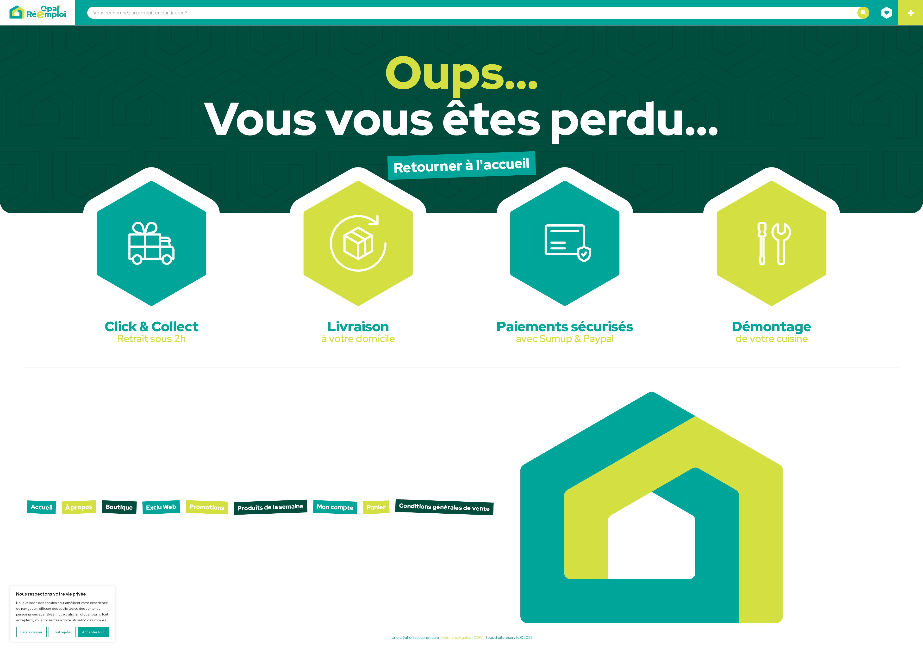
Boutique (119, 507)
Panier (376, 507)
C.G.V (478, 637)
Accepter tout (93, 632)
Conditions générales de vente (444, 507)
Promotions (206, 507)
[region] (62, 614)
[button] (863, 13)
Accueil (41, 507)
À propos (78, 507)
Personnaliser (31, 632)
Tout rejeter (62, 632)
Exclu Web (161, 507)
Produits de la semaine (270, 507)
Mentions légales (456, 637)
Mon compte (335, 507)
